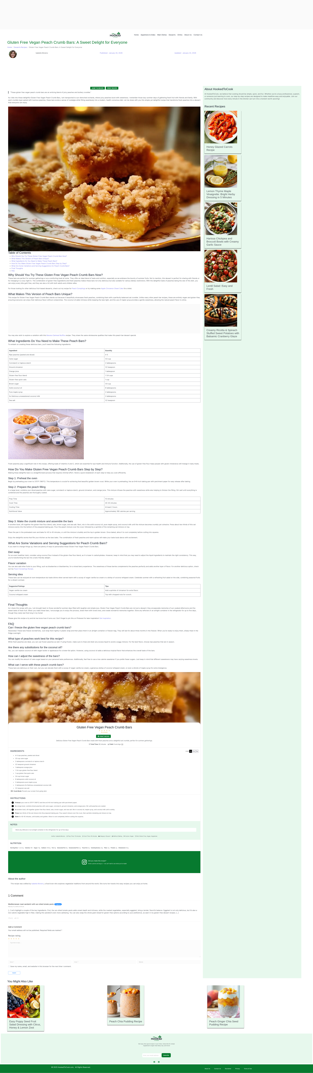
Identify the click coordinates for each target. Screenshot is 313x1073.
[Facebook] (154, 1062)
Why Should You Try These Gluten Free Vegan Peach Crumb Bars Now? (39, 256)
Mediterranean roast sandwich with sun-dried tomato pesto (31, 904)
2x (194, 751)
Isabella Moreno (42, 53)
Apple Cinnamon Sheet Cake (112, 288)
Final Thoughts (17, 268)
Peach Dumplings (78, 288)
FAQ (13, 271)
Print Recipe (112, 88)
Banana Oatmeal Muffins (56, 335)
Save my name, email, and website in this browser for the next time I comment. (40, 966)
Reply (11, 918)
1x (190, 751)
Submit (14, 972)
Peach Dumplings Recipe (23, 569)
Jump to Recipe (97, 88)
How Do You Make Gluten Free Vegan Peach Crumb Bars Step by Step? (39, 263)
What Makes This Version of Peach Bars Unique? (30, 259)
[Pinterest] (158, 1062)
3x (197, 751)
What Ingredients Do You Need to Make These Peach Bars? (34, 261)
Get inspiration (105, 618)
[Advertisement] (156, 72)
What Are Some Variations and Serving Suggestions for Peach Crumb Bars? (40, 266)
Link (17, 918)
